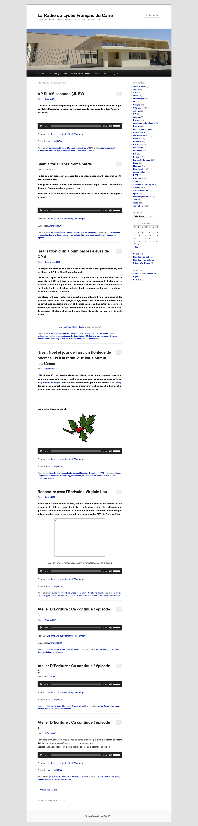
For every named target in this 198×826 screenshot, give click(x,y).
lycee (92, 235)
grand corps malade (71, 235)
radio (79, 338)
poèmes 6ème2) (50, 382)
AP (134, 92)
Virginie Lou (97, 595)
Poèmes (100, 475)
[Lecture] (41, 126)
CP (48, 333)
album (47, 336)
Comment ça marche (58, 73)
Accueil (41, 73)
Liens (97, 73)
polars (81, 595)
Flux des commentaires (143, 259)
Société (91, 592)
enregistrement (103, 336)
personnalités (139, 172)
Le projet (137, 156)
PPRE (101, 473)
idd (104, 649)
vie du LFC (85, 148)
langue (58, 338)
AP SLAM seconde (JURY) (61, 93)
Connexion (138, 253)
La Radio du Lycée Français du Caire (75, 15)
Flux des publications (143, 256)
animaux (54, 336)
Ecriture (52, 150)
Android (52, 141)
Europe (136, 126)
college (117, 473)
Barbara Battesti (78, 336)
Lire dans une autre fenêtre (59, 134)
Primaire (90, 333)
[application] (80, 126)
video (97, 333)
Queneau (41, 652)
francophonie (52, 148)
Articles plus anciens (47, 789)
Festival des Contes (142, 129)
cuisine (136, 117)
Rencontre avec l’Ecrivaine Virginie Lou (72, 491)
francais (113, 336)
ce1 (134, 101)
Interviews (65, 592)
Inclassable (138, 147)
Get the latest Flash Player (71, 326)
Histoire (65, 333)
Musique (91, 232)
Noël (118, 382)
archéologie (138, 98)
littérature (85, 235)
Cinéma (136, 104)
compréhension (44, 475)
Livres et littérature (67, 148)
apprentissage (64, 336)
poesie (98, 235)
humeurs (57, 706)
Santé (135, 181)
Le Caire (85, 475)
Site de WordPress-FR (143, 262)
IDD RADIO (138, 144)
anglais (136, 89)
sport (135, 193)
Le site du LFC (139, 279)
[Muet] (110, 126)
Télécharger (79, 134)
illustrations (50, 338)
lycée (78, 148)
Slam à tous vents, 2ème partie (65, 164)
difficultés (55, 475)
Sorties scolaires (140, 190)
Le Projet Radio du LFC (81, 73)
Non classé (94, 473)
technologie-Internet (142, 196)
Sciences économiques (143, 184)
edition (40, 595)
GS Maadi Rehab (140, 135)
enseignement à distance (144, 123)
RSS (59, 141)
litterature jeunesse (59, 595)
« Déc (135, 247)
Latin (135, 153)
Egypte (59, 150)
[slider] (117, 125)
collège (50, 473)
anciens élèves (139, 86)
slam (73, 150)
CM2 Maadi (138, 107)
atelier (92, 649)
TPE (135, 199)
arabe (135, 95)
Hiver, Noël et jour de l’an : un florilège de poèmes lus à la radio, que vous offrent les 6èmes (74, 357)
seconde (66, 150)
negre (75, 595)
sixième (113, 475)
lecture (65, 338)
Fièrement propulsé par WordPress (99, 816)
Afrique (41, 336)
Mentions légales (111, 73)
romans (88, 595)
